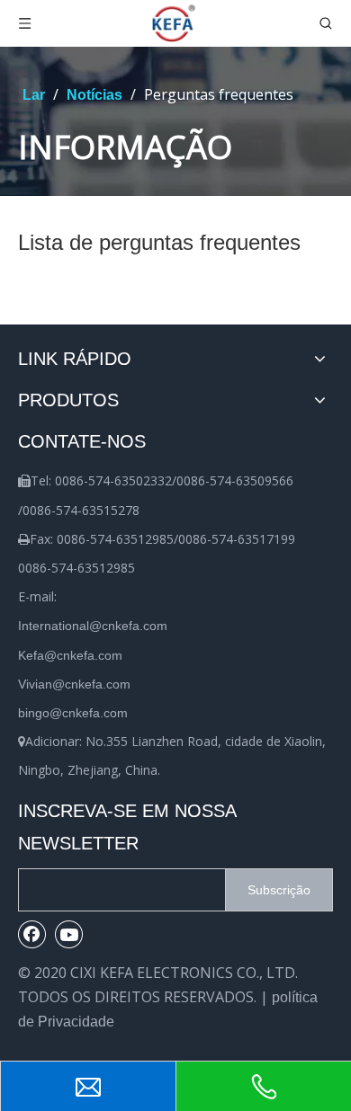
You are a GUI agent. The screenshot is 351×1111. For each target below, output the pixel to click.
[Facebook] (32, 934)
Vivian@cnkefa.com (74, 684)
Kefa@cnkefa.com (70, 655)
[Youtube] (69, 934)
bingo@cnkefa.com (73, 713)
